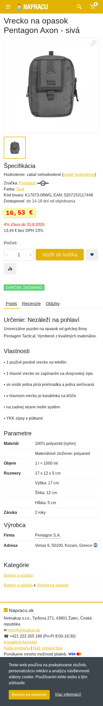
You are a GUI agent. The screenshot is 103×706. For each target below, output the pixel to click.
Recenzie (31, 303)
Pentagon (27, 183)
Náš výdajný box (47, 648)
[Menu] (8, 6)
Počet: (11, 242)
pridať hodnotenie (79, 174)
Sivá (20, 189)
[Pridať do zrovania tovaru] (10, 268)
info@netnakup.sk (24, 630)
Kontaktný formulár (20, 642)
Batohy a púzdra (18, 575)
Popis (11, 303)
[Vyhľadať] (78, 6)
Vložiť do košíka (60, 254)
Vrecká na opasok (52, 585)
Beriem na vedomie (29, 695)
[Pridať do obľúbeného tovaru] (92, 254)
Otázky (53, 303)
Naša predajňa (17, 648)
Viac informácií (68, 694)
